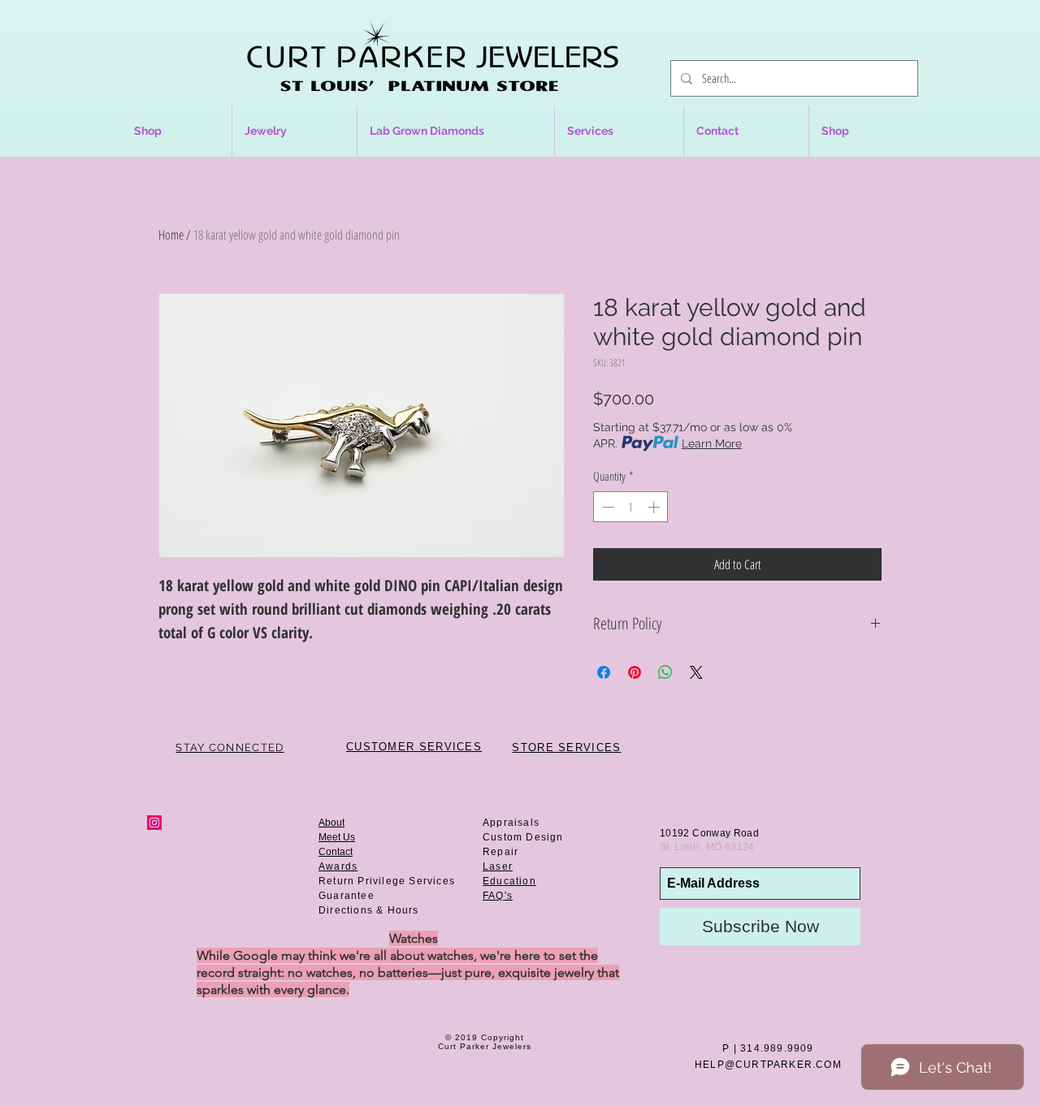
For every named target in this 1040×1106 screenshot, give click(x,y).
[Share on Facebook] (603, 672)
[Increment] (655, 507)
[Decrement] (607, 507)
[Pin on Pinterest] (634, 672)
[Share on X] (696, 672)
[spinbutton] (631, 507)
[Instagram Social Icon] (154, 822)
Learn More (712, 443)
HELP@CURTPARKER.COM (768, 1064)
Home (171, 235)
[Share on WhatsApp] (665, 672)
